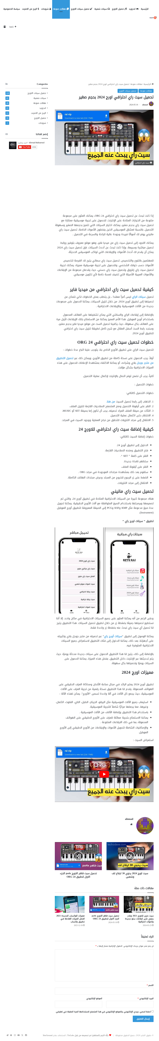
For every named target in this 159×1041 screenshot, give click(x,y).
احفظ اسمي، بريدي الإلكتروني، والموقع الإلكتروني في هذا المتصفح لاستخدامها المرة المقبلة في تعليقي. (103, 1012)
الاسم (150, 985)
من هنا (111, 401)
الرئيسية (144, 9)
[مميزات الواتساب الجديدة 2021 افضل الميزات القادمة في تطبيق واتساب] (70, 904)
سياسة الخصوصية (11, 9)
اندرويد (132, 9)
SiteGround (47, 1035)
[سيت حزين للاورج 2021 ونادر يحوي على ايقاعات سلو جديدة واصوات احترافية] (139, 904)
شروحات (45, 9)
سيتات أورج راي (113, 636)
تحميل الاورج (118, 9)
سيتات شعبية (101, 9)
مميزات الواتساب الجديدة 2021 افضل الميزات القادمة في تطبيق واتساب (70, 919)
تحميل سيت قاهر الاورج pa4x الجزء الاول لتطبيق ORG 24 (105, 917)
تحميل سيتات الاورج (80, 9)
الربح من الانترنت (30, 9)
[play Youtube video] (104, 774)
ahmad (145, 104)
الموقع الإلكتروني (94, 998)
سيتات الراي (139, 296)
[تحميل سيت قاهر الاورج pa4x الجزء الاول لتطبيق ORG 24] (104, 904)
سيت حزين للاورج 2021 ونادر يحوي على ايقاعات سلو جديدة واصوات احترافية (139, 919)
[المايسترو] (153, 17)
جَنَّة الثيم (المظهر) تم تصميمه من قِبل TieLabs (88, 1035)
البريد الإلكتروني (146, 998)
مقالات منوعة (60, 9)
